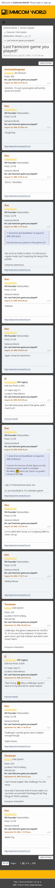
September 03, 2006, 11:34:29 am (17, 727)
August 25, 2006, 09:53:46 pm (16, 300)
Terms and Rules (25, 882)
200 (34, 863)
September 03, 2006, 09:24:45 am (17, 625)
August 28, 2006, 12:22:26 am (16, 526)
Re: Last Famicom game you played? (20, 79)
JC (5, 378)
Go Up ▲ (37, 882)
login (38, 2)
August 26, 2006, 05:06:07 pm (16, 350)
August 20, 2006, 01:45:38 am (16, 83)
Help (15, 882)
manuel (18, 36)
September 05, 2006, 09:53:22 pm (17, 776)
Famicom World (11, 419)
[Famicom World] (24, 120)
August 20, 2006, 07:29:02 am (16, 127)
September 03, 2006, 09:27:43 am (17, 678)
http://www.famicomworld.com (17, 146)
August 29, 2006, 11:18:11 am (16, 576)
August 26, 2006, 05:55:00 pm (16, 400)
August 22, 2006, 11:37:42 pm (16, 226)
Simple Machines (36, 885)
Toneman (10, 604)
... (30, 863)
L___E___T (26, 36)
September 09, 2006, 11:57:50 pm (17, 832)
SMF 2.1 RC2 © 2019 (21, 885)
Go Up (5, 863)
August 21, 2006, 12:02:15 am (16, 177)
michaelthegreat (14, 69)
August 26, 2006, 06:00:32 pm (16, 449)
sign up (47, 2)
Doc (6, 106)
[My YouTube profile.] (19, 611)
